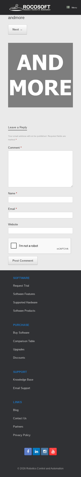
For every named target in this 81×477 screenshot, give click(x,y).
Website (13, 224)
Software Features (24, 294)
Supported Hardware (25, 302)
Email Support (21, 388)
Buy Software (21, 332)
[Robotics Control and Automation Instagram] (44, 451)
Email (12, 208)
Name (12, 193)
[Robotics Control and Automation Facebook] (28, 451)
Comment (15, 147)
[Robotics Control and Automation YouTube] (53, 451)
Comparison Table (24, 341)
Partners (18, 426)
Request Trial (21, 285)
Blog (15, 410)
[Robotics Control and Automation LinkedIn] (36, 451)
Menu (74, 7)
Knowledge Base (23, 379)
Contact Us (20, 418)
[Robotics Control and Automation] (29, 7)
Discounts (19, 357)
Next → (17, 29)
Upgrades (19, 349)
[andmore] (40, 106)
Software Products (24, 310)
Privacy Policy (22, 435)
